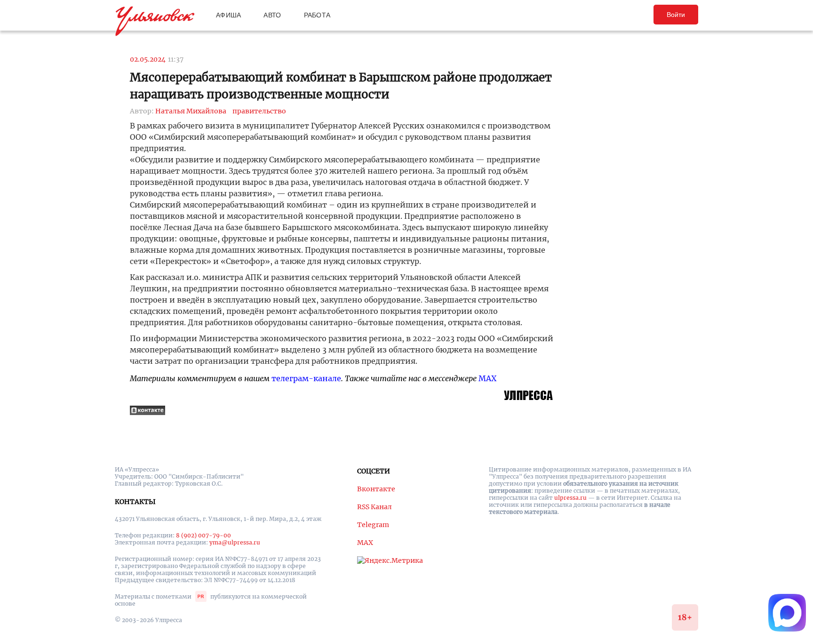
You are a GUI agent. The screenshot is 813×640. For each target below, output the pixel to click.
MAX (487, 378)
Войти (676, 14)
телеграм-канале (306, 378)
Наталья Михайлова (190, 111)
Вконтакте (376, 489)
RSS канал (374, 507)
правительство (259, 111)
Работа (317, 15)
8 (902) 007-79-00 (203, 535)
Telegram (373, 524)
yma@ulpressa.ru (234, 542)
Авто (272, 15)
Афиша (228, 15)
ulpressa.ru (570, 497)
